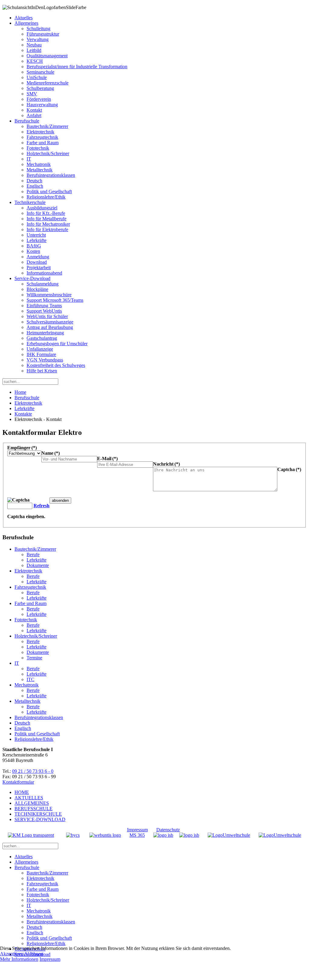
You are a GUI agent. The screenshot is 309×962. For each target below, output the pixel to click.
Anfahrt (34, 115)
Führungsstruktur (43, 34)
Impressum (137, 829)
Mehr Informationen (19, 959)
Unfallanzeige (40, 349)
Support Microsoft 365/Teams (55, 300)
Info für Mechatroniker (48, 224)
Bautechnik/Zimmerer (47, 126)
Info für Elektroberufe (47, 229)
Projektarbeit (39, 267)
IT (29, 158)
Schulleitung (38, 28)
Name (50, 453)
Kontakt (34, 110)
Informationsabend (44, 273)
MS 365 (137, 835)
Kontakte (23, 413)
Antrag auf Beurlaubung (50, 327)
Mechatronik (39, 164)
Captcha (289, 469)
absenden (60, 500)
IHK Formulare (41, 354)
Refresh (41, 505)
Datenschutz (168, 829)
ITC (30, 679)
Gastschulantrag (42, 338)
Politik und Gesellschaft (49, 191)
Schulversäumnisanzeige (50, 321)
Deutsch (34, 180)
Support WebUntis (44, 311)
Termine (34, 657)
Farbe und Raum (43, 142)
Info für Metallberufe (46, 218)
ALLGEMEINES (31, 803)
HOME (21, 792)
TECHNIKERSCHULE (38, 814)
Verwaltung (38, 39)
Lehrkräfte (36, 240)
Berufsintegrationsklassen (51, 175)
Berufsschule (26, 120)
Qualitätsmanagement (47, 55)
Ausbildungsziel (42, 207)
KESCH (35, 61)
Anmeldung (38, 256)
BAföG (34, 245)
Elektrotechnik (40, 131)
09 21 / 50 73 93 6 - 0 (32, 771)
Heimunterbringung (45, 332)
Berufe (33, 554)
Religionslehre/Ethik (46, 196)
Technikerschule (30, 202)
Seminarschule (40, 72)
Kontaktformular (18, 782)
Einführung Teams (44, 305)
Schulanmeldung (43, 283)
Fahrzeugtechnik (42, 137)
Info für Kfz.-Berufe (46, 213)
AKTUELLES (28, 797)
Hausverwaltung (42, 104)
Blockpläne (37, 289)
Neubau (34, 44)
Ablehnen (33, 953)
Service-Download (32, 278)
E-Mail (107, 458)
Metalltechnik (40, 169)
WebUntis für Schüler (47, 316)
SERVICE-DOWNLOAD (39, 819)
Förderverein (39, 99)
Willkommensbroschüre (49, 294)
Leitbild (34, 50)
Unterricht (36, 234)
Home (20, 392)
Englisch (35, 186)
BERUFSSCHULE (33, 808)
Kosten (33, 251)
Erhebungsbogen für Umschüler (57, 343)
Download (37, 262)
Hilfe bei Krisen (42, 370)
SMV (32, 93)
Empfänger (22, 447)
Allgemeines (26, 23)
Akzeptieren (11, 953)
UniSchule (37, 77)
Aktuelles (23, 17)
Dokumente (38, 565)
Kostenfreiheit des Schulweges (56, 365)
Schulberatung (40, 88)
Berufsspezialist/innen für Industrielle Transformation (77, 66)
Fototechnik (38, 148)
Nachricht (166, 464)
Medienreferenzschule (47, 82)
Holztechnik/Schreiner (48, 153)
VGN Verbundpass (45, 359)
